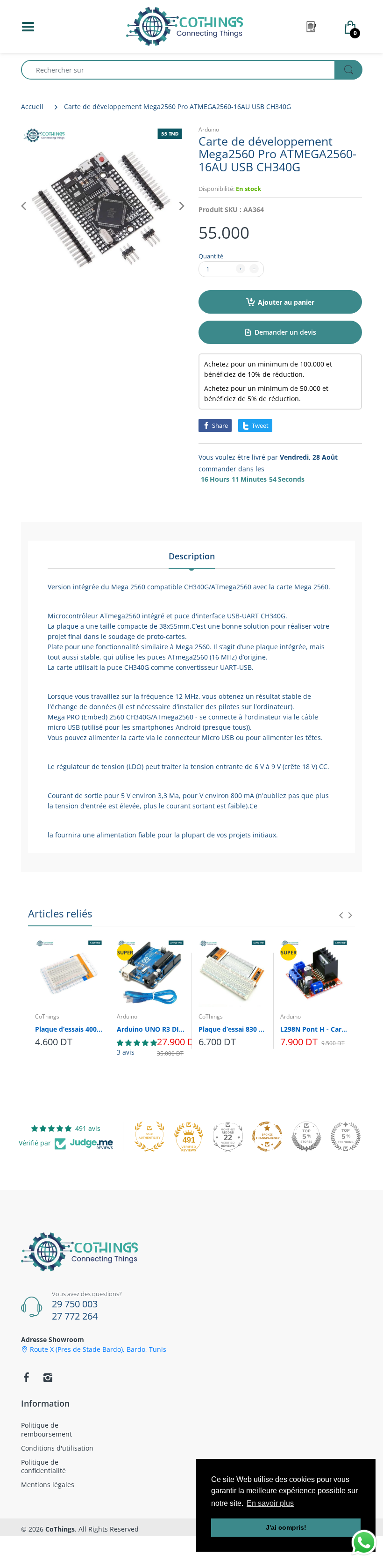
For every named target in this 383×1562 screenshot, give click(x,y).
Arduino (209, 129)
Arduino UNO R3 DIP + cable (150, 1029)
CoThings (47, 1016)
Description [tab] (192, 556)
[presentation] (341, 915)
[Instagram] (48, 1377)
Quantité (211, 256)
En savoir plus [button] (270, 1503)
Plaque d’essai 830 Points (232, 1029)
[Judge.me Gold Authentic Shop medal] (149, 1136)
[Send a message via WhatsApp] (364, 1542)
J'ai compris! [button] (286, 1527)
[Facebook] (26, 1377)
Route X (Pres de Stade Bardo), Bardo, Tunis (98, 1349)
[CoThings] (184, 25)
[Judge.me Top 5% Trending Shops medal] (346, 1136)
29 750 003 (75, 1304)
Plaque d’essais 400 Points (69, 1029)
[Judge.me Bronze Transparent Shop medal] (267, 1136)
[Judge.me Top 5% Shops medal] (306, 1136)
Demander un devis (285, 332)
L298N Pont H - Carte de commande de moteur (314, 1029)
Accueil (32, 106)
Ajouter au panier (286, 302)
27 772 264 (75, 1316)
